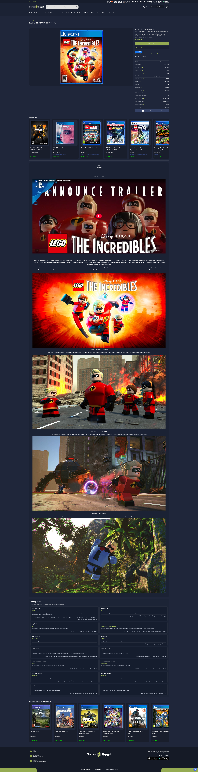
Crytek (129, 738)
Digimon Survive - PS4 (61, 731)
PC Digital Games (34, 152)
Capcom (154, 738)
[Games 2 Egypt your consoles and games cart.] (167, 6)
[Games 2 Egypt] (36, 6)
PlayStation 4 (42, 20)
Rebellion (32, 738)
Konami (156, 154)
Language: (153, 6)
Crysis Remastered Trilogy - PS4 (136, 732)
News (121, 12)
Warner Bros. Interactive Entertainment (90, 154)
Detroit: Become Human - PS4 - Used (60, 149)
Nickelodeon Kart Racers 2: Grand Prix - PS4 (111, 732)
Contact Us (115, 12)
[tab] (99, 166)
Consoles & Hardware (50, 12)
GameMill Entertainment (108, 738)
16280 (33, 2)
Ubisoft (81, 738)
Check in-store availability (156, 110)
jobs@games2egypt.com (38, 756)
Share (139, 51)
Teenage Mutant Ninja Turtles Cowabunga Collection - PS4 (162, 149)
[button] (30, 138)
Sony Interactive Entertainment (59, 154)
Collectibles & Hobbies (89, 12)
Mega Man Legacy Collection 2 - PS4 (160, 732)
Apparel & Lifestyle (102, 12)
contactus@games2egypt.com (39, 761)
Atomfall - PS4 (34, 731)
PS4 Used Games (56, 152)
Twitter (167, 755)
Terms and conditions (85, 769)
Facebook (161, 755)
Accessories (61, 12)
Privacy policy (98, 769)
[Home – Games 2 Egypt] (29, 20)
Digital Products (78, 12)
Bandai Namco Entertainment (61, 738)
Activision (32, 154)
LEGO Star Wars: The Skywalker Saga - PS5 (136, 149)
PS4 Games (49, 20)
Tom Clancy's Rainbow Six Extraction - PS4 (87, 732)
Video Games (39, 12)
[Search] (77, 7)
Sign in (147, 6)
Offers (110, 12)
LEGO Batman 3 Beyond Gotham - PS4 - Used (113, 148)
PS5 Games (132, 152)
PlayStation (34, 20)
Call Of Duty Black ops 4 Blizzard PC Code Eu (37, 148)
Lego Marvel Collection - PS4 (89, 148)
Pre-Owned (69, 12)
